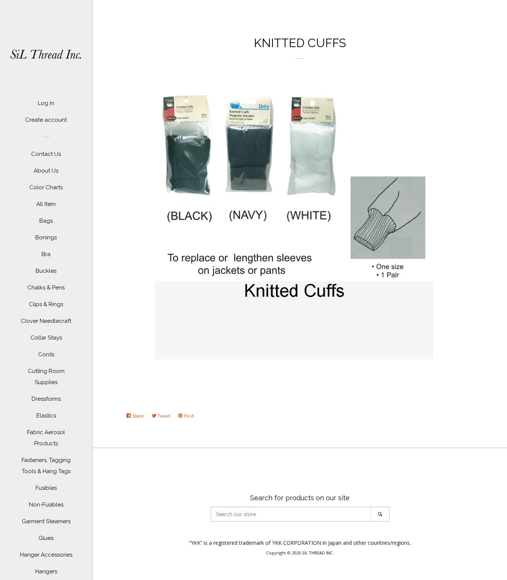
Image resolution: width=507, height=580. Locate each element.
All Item (46, 204)
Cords (46, 354)
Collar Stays (46, 337)
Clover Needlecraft (46, 321)
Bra (46, 254)
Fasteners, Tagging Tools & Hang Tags (46, 466)
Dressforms (46, 399)
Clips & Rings (46, 304)
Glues (46, 538)
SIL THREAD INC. (318, 553)
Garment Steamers (46, 521)
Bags (46, 220)
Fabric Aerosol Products (46, 438)
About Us (46, 170)
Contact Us (46, 154)
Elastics (46, 415)
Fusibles (46, 488)
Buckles (46, 271)
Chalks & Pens (46, 287)
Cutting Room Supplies (46, 377)
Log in (46, 103)
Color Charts (46, 187)
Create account (46, 120)
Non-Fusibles (46, 504)
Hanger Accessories (46, 554)
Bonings (46, 237)
